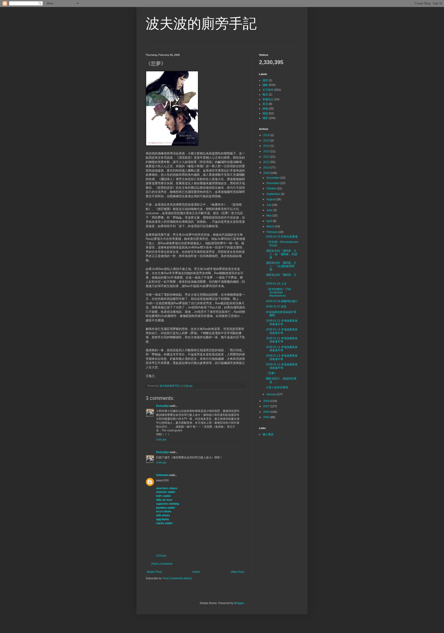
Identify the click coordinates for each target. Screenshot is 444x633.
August (271, 199)
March (270, 226)
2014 (266, 145)
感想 (265, 80)
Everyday (162, 405)
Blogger (239, 603)
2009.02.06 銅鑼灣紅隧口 (282, 301)
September (273, 194)
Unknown (162, 475)
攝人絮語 (268, 434)
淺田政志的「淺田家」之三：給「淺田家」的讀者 (281, 254)
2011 (266, 162)
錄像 (265, 108)
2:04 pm (161, 555)
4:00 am (161, 439)
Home (196, 571)
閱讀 (265, 113)
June (269, 210)
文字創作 (268, 89)
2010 (266, 167)
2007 (266, 406)
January (271, 394)
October (271, 188)
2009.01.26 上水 (276, 283)
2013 (266, 151)
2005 (266, 417)
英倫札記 (268, 99)
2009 (266, 173)
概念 (265, 94)
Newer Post (154, 571)
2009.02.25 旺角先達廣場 (282, 236)
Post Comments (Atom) (177, 578)
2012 (266, 156)
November (273, 183)
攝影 (265, 85)
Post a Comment (161, 563)
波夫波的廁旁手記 (201, 23)
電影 (265, 118)
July (269, 205)
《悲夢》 (271, 373)
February (272, 232)
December (273, 177)
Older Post (237, 571)
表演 (265, 104)
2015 (266, 140)
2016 (266, 135)
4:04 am (161, 462)
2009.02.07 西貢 (276, 306)
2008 (266, 401)
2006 (266, 412)
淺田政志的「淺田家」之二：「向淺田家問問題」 (281, 266)
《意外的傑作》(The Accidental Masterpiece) (278, 293)
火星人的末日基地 (277, 387)
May (269, 215)
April (269, 221)
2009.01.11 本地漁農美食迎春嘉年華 (282, 322)
